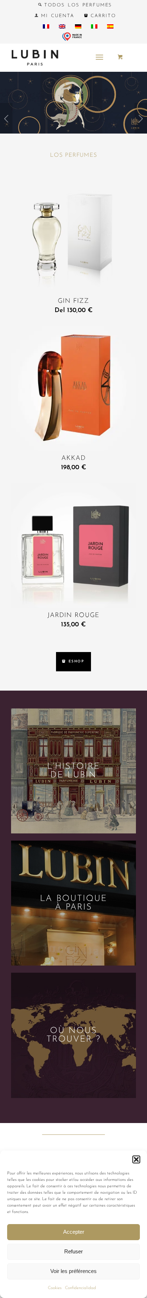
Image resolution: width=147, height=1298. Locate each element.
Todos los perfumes (77, 5)
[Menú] (99, 57)
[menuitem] (75, 5)
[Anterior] (6, 121)
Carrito (102, 16)
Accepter (73, 1232)
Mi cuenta (56, 16)
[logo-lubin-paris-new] (61, 57)
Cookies (54, 1288)
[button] (136, 1159)
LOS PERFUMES (73, 155)
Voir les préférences (73, 1271)
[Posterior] (141, 121)
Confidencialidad (80, 1288)
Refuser (73, 1251)
